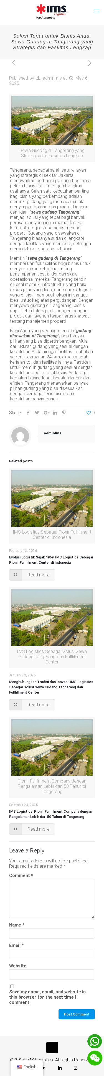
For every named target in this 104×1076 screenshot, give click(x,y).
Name (16, 925)
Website (17, 966)
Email (16, 945)
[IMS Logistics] (52, 11)
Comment (21, 875)
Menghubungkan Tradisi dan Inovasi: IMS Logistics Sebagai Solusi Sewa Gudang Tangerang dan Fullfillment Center (51, 687)
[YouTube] (44, 1067)
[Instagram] (76, 1067)
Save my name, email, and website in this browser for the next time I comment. (47, 997)
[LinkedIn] (60, 1067)
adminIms (52, 78)
